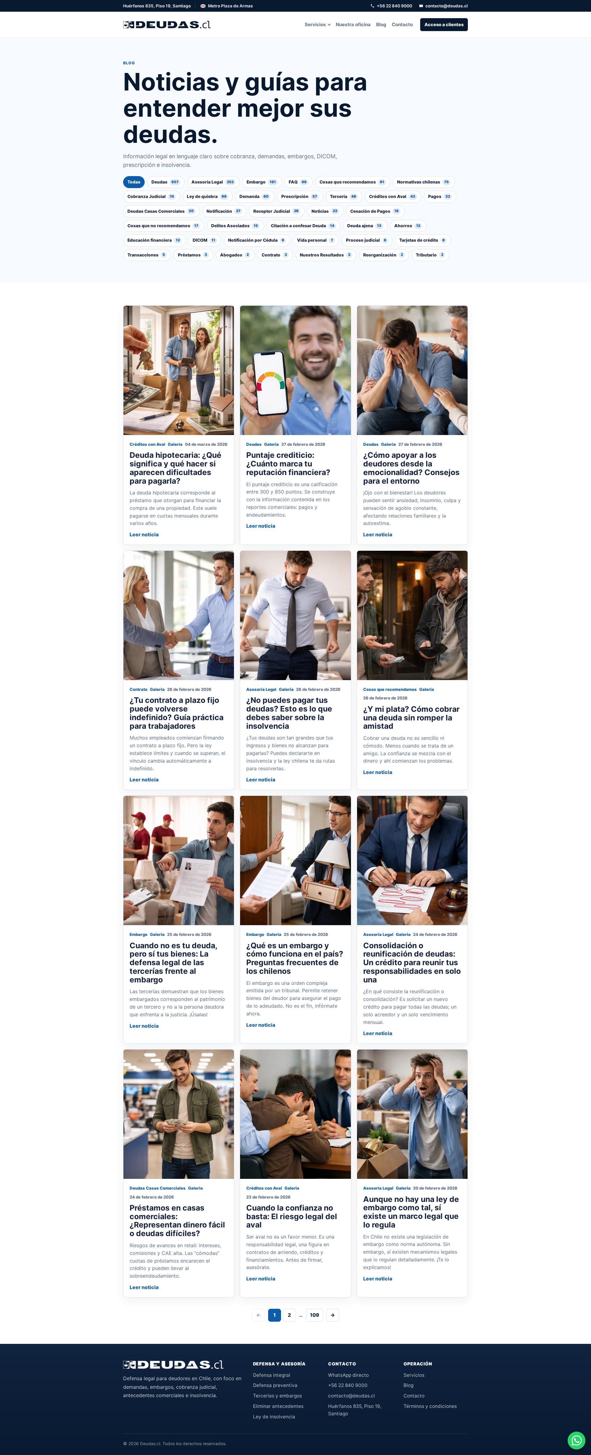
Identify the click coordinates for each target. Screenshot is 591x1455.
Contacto (402, 24)
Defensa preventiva (275, 1385)
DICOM (204, 240)
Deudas (165, 181)
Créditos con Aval (392, 196)
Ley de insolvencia (274, 1417)
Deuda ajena (364, 225)
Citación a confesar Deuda (302, 225)
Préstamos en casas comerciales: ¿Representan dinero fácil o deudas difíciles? (177, 1220)
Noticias (324, 211)
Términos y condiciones (430, 1406)
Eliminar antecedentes (278, 1406)
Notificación (223, 211)
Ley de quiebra (207, 196)
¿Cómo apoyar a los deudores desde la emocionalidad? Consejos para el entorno (411, 467)
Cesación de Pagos (374, 211)
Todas (133, 181)
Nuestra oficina (353, 24)
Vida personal (315, 240)
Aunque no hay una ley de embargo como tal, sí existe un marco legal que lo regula (411, 1212)
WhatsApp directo (348, 1375)
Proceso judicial (366, 240)
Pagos (439, 196)
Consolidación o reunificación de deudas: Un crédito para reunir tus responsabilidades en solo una (412, 962)
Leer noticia (144, 534)
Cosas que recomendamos (352, 181)
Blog (381, 24)
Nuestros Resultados (325, 254)
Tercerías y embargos (277, 1396)
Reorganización (383, 254)
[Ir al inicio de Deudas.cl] (173, 1364)
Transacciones (146, 254)
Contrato (274, 254)
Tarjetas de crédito (422, 240)
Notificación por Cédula (256, 240)
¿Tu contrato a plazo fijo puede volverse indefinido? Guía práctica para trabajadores (176, 712)
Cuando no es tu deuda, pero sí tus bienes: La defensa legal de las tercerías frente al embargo (173, 962)
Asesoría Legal (212, 181)
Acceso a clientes (444, 24)
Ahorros (407, 225)
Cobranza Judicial (150, 196)
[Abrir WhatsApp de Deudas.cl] (576, 1440)
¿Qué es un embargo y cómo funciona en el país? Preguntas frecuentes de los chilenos (294, 958)
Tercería (343, 196)
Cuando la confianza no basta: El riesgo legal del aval (291, 1216)
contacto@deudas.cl (446, 5)
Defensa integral (271, 1375)
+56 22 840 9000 (394, 5)
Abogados (234, 254)
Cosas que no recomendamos (162, 225)
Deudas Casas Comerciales (160, 211)
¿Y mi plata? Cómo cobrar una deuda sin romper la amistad (411, 717)
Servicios (315, 24)
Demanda (253, 196)
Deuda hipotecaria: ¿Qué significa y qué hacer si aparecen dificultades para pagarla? (175, 467)
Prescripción (299, 196)
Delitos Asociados (234, 225)
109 (314, 1315)
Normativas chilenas (423, 181)
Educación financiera (153, 240)
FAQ (298, 181)
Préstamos (192, 254)
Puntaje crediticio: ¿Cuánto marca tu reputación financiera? (288, 463)
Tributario (429, 254)
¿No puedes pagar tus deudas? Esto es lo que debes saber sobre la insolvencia (289, 712)
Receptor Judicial (276, 211)
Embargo (261, 181)
